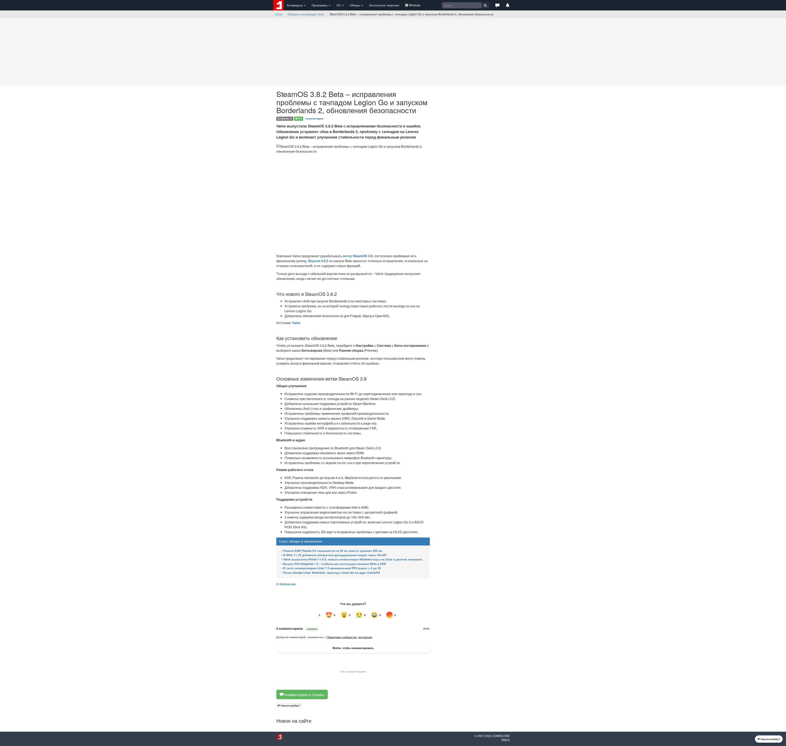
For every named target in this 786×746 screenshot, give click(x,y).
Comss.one (287, 584)
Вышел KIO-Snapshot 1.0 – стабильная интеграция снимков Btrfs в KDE (334, 564)
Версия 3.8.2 (318, 260)
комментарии (314, 118)
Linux (278, 14)
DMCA (505, 740)
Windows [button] (414, 5)
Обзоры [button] (355, 5)
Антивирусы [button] (295, 5)
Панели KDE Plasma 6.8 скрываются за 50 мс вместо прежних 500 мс (332, 551)
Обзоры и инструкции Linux (306, 14)
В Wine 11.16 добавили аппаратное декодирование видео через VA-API (334, 555)
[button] (497, 5)
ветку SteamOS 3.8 (358, 256)
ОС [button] (339, 5)
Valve (296, 322)
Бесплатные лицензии (384, 5)
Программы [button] (320, 5)
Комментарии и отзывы (303, 694)
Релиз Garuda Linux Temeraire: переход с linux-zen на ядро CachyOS (331, 573)
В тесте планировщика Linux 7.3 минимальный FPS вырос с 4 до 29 (332, 568)
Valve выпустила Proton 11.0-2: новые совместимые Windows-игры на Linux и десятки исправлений (355, 559)
